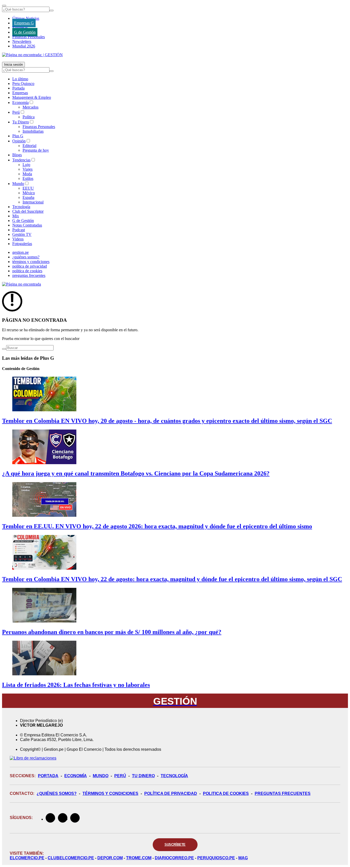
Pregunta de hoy (36, 150)
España (28, 197)
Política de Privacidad (170, 793)
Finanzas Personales (28, 37)
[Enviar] (51, 10)
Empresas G (24, 23)
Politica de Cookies (226, 793)
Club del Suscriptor (28, 211)
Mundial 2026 (23, 46)
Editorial (29, 145)
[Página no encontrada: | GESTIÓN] (32, 55)
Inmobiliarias (33, 131)
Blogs (17, 155)
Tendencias (21, 160)
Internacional (33, 202)
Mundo (18, 183)
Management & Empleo (31, 97)
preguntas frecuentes (28, 275)
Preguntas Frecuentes (283, 793)
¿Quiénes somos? (57, 793)
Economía (20, 102)
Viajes (28, 169)
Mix (15, 216)
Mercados (30, 107)
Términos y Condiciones (110, 793)
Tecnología (21, 206)
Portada (18, 88)
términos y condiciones (30, 261)
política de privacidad (29, 266)
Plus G (17, 136)
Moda (27, 174)
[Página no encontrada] (21, 284)
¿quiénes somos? (25, 257)
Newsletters (21, 41)
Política (29, 117)
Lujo (26, 164)
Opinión (19, 141)
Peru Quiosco (23, 83)
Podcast (18, 230)
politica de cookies (27, 271)
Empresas (20, 27)
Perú (16, 112)
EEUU (28, 188)
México (29, 193)
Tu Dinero (20, 122)
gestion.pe (20, 252)
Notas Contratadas (27, 225)
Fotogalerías (22, 243)
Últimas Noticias (25, 18)
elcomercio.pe (27, 858)
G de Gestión (25, 32)
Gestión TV (22, 234)
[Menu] (4, 5)
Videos (18, 239)
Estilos (28, 178)
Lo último (20, 79)
